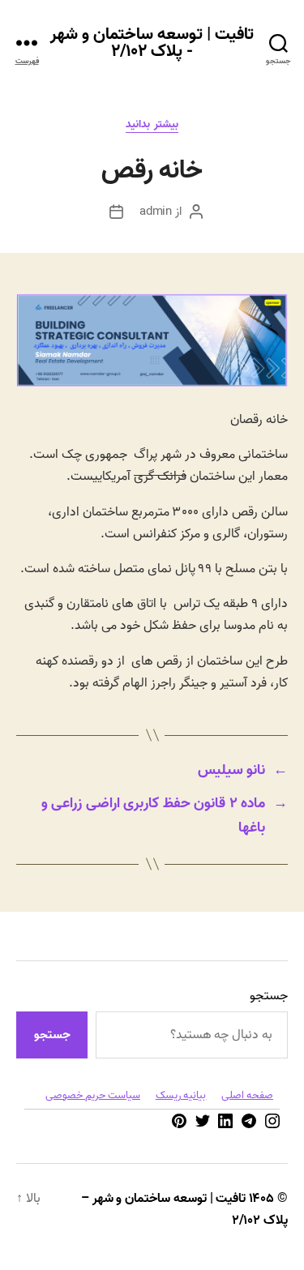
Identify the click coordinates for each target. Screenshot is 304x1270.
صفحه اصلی (247, 1095)
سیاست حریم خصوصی (92, 1095)
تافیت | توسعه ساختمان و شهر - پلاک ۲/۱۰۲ (152, 43)
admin (155, 211)
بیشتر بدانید (152, 125)
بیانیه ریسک (181, 1095)
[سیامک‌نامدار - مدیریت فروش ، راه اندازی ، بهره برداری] (152, 383)
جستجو (269, 996)
